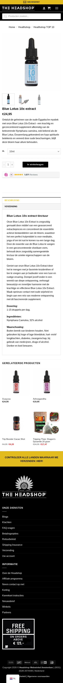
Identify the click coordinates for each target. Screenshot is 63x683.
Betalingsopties (10, 533)
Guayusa (6, 399)
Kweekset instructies (13, 595)
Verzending (8, 550)
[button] (49, 8)
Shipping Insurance (12, 545)
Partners (6, 612)
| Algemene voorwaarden (38, 676)
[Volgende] (56, 62)
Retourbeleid (9, 539)
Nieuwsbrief (8, 601)
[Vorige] (7, 62)
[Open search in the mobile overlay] (31, 16)
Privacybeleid (19, 676)
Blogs (5, 516)
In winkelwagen (35, 164)
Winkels (6, 607)
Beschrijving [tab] (12, 200)
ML (3, 151)
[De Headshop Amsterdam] (18, 8)
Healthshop (24, 27)
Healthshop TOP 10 (44, 27)
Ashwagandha (39, 399)
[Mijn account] (44, 8)
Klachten (6, 522)
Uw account (8, 556)
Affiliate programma (12, 578)
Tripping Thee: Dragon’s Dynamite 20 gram (44, 440)
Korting (6, 590)
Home (12, 27)
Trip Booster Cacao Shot (13, 439)
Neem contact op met (13, 584)
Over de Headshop (12, 573)
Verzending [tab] (11, 206)
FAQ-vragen (8, 528)
